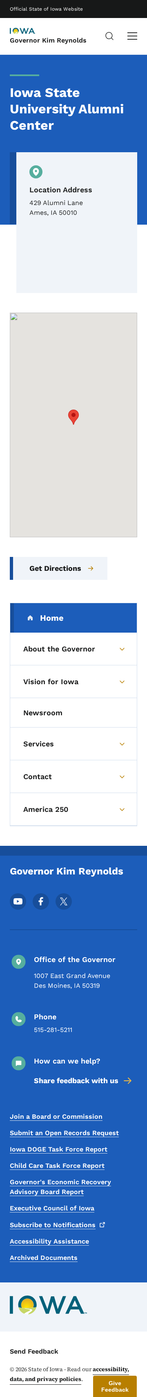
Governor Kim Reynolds (48, 40)
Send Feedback (34, 1351)
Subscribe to (53, 1225)
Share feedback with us (76, 1080)
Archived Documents (44, 1258)
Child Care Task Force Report (57, 1165)
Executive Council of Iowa (52, 1208)
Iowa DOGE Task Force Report (58, 1149)
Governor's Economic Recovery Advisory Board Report (60, 1187)
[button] (73, 417)
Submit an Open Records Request (64, 1133)
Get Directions (55, 568)
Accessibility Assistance (49, 1241)
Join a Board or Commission (56, 1116)
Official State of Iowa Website (46, 9)
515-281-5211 (53, 1030)
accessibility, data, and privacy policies (69, 1374)
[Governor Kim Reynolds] (30, 31)
